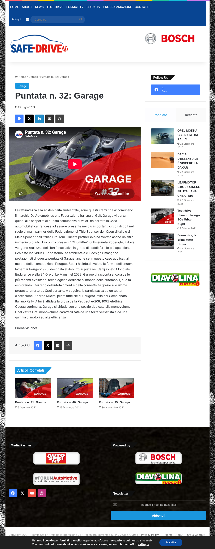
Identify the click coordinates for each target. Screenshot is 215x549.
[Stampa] (59, 119)
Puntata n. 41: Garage (30, 402)
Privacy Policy (150, 534)
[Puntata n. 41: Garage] (33, 388)
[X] (29, 119)
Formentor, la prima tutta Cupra (186, 240)
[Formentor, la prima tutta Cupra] (162, 241)
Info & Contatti (195, 534)
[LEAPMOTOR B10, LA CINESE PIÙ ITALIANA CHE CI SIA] (162, 188)
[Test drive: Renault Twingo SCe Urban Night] (162, 216)
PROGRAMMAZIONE (117, 7)
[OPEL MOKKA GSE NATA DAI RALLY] (162, 136)
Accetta (171, 542)
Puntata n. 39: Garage (114, 402)
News (39, 7)
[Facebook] (19, 119)
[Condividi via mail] (49, 119)
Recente (191, 115)
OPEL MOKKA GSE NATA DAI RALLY (187, 135)
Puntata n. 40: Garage (72, 402)
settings (143, 544)
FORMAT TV (75, 7)
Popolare (160, 115)
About (27, 7)
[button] (142, 38)
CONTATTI (142, 7)
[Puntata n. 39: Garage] (117, 388)
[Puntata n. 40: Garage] (75, 388)
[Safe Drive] (39, 43)
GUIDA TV (93, 7)
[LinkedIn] (39, 119)
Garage (33, 76)
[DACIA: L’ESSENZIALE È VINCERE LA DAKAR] (162, 160)
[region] (142, 38)
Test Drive (55, 7)
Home (14, 7)
